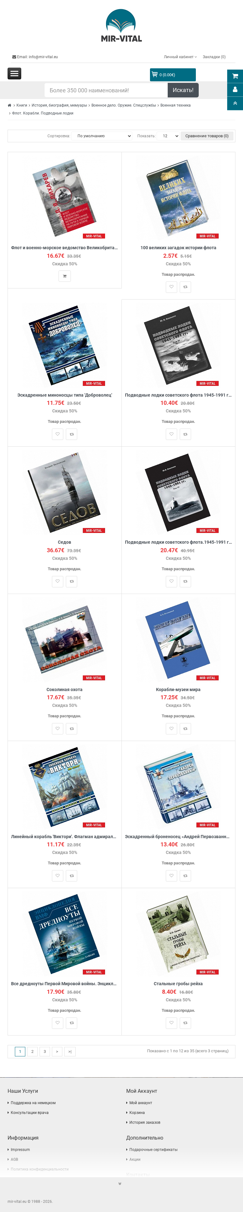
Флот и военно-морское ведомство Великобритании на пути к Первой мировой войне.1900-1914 (64, 247)
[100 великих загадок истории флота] (178, 197)
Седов (64, 542)
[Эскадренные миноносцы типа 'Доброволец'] (64, 345)
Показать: (146, 136)
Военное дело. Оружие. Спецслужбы (123, 105)
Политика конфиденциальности (40, 1169)
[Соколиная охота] (64, 639)
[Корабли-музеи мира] (178, 639)
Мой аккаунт (140, 1103)
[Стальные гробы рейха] (178, 933)
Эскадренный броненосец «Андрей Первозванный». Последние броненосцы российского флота (178, 836)
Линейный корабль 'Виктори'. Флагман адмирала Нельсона (64, 836)
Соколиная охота (65, 689)
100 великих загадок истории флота (178, 247)
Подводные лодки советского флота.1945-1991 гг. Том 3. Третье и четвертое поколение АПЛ (178, 542)
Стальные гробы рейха (178, 983)
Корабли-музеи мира (178, 689)
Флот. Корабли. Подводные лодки (42, 113)
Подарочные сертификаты (153, 1149)
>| (70, 1051)
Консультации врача (30, 1112)
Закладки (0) (214, 57)
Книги (21, 105)
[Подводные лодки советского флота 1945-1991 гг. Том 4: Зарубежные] (178, 345)
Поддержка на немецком (33, 1103)
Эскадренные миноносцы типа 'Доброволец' (64, 395)
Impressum (20, 1149)
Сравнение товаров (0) (207, 135)
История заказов (144, 1122)
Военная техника (175, 105)
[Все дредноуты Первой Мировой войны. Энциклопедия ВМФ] (64, 933)
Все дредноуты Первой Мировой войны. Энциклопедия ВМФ (64, 983)
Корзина (137, 1112)
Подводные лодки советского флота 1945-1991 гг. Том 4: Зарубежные (178, 395)
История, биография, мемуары (59, 105)
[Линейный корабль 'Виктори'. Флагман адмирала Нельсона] (64, 786)
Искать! (183, 90)
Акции (134, 1159)
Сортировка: (58, 136)
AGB (14, 1159)
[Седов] (64, 492)
